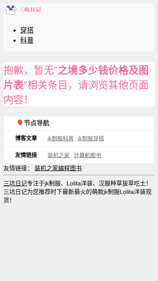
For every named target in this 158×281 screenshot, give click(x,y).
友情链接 (26, 155)
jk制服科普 (61, 138)
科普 (27, 40)
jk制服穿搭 (91, 138)
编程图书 (70, 168)
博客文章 (26, 138)
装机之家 (59, 155)
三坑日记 (15, 183)
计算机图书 (87, 155)
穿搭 (27, 30)
